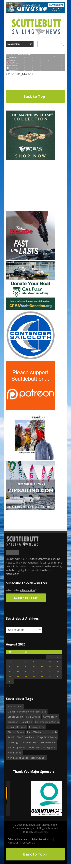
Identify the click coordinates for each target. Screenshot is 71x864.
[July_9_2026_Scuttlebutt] (30, 309)
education (12, 721)
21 (42, 671)
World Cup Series (16, 747)
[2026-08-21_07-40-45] (35, 12)
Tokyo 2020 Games (47, 737)
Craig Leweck (33, 716)
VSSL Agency (40, 831)
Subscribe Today (26, 598)
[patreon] (30, 409)
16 (58, 666)
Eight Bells (26, 721)
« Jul (8, 685)
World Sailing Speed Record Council (26, 757)
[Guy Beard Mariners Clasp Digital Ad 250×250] (30, 159)
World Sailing (14, 752)
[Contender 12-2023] (30, 359)
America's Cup (14, 706)
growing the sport (16, 726)
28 (42, 676)
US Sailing (12, 742)
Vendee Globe (48, 742)
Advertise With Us (41, 839)
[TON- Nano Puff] (30, 459)
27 (34, 676)
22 (50, 671)
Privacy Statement (18, 839)
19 (26, 671)
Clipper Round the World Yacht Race (26, 711)
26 (26, 676)
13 (34, 666)
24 (10, 676)
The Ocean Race (25, 737)
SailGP (10, 737)
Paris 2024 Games (36, 732)
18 (18, 671)
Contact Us (28, 842)
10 (10, 666)
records (53, 732)
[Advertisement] (30, 185)
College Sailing (15, 716)
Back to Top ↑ (35, 96)
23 (58, 671)
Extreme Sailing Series (47, 721)
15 (50, 666)
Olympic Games (15, 732)
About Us (13, 842)
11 (18, 666)
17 (10, 671)
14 (42, 666)
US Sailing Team (29, 742)
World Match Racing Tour (42, 747)
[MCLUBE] (30, 259)
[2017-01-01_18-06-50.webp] (34, 799)
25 (18, 676)
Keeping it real (37, 726)
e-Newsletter (27, 590)
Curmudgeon (50, 716)
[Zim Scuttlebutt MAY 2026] (30, 509)
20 (34, 671)
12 (26, 666)
